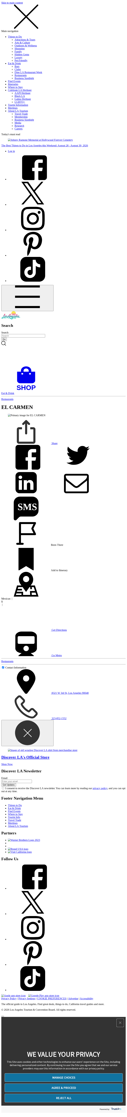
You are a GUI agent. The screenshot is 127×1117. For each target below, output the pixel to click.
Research (19, 125)
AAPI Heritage (22, 93)
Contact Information (15, 667)
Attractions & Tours (25, 39)
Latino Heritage (23, 99)
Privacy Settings (26, 998)
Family (18, 51)
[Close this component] (27, 733)
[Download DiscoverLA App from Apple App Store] (13, 995)
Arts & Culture (22, 42)
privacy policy (100, 788)
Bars (17, 66)
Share (54, 443)
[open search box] (63, 353)
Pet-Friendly (21, 60)
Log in (11, 151)
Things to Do (15, 36)
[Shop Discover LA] (27, 390)
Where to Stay (15, 87)
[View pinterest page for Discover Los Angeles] (33, 255)
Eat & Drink (14, 63)
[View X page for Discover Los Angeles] (33, 204)
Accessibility (86, 998)
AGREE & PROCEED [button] (64, 1088)
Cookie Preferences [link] (51, 998)
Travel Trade (21, 113)
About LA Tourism (18, 110)
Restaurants (21, 75)
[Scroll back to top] (2, 1016)
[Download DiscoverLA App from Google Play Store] (43, 995)
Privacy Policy (9, 998)
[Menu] (27, 298)
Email (4, 778)
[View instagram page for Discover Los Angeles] (33, 230)
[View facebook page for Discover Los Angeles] (33, 179)
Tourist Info (14, 817)
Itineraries (13, 84)
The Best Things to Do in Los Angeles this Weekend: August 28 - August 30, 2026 (44, 145)
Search (4, 332)
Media (18, 122)
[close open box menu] (26, 28)
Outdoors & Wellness (26, 45)
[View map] (26, 595)
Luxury (18, 57)
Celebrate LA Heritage (20, 90)
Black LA (20, 96)
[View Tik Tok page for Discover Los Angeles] (33, 280)
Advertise (73, 998)
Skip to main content (12, 2)
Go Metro (56, 655)
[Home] (10, 318)
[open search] (63, 353)
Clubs (18, 69)
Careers (18, 128)
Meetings (13, 108)
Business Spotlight (24, 78)
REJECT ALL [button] (63, 1098)
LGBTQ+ (20, 102)
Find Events (14, 81)
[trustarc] (116, 1109)
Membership (21, 116)
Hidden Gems (22, 54)
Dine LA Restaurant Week (28, 72)
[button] (120, 1023)
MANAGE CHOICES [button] (63, 1077)
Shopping (20, 48)
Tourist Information (18, 105)
